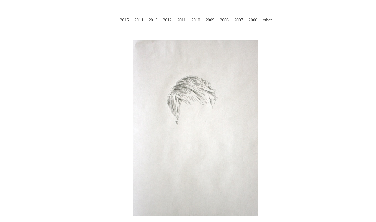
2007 (238, 20)
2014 (139, 20)
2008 (224, 20)
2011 (182, 20)
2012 (168, 20)
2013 (154, 20)
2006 (253, 20)
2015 (125, 20)
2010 (196, 20)
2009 (211, 20)
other (267, 20)
